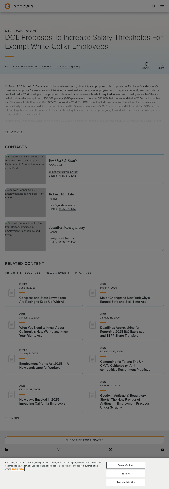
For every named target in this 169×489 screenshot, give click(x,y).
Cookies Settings (126, 465)
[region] (84, 473)
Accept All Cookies (126, 482)
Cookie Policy (18, 468)
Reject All (125, 473)
